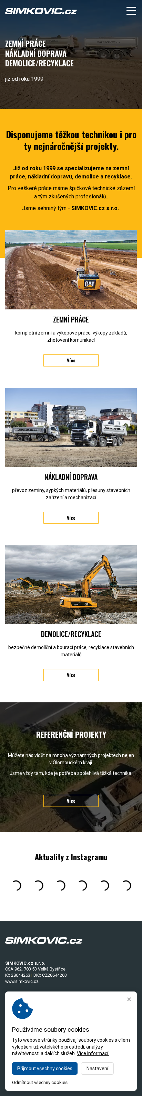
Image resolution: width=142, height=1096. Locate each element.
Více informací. (93, 1053)
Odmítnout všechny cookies (40, 1082)
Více (71, 360)
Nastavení (97, 1068)
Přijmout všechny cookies (44, 1068)
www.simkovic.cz (22, 981)
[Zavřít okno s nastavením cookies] (129, 1000)
